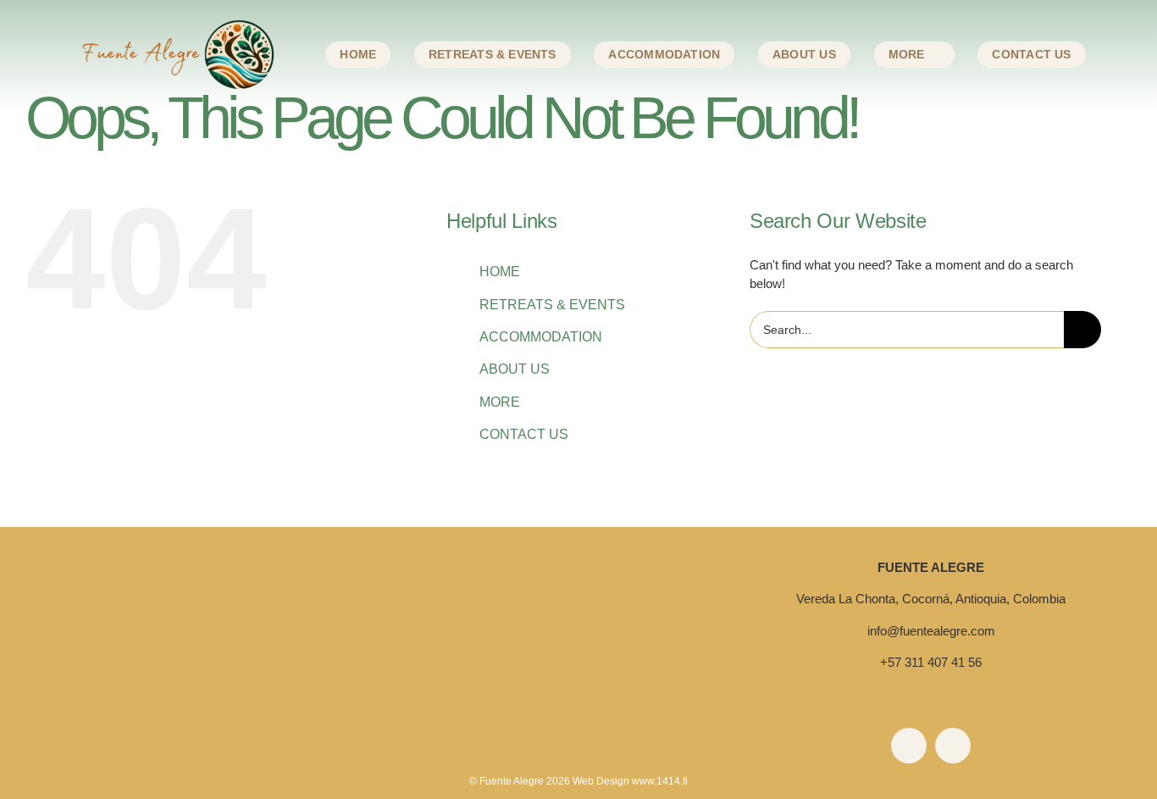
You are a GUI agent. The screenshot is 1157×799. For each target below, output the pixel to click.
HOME (499, 271)
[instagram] (953, 745)
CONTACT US (523, 434)
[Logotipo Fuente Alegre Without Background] (578, 622)
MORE (499, 402)
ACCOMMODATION (540, 337)
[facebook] (909, 745)
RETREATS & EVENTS (552, 304)
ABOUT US (514, 369)
